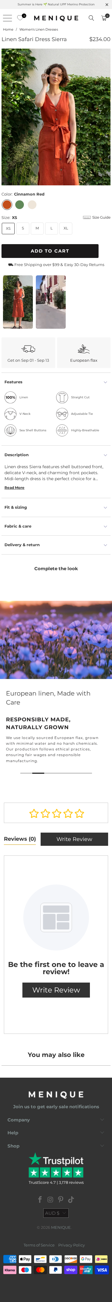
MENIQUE (61, 1227)
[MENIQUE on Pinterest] (60, 1200)
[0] (18, 18)
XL (66, 228)
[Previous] (6, 117)
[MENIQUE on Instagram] (50, 1200)
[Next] (106, 117)
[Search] (91, 18)
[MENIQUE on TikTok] (71, 1200)
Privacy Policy (71, 1245)
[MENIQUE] (56, 18)
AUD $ (52, 1213)
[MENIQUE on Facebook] (40, 1200)
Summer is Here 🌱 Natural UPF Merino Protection (56, 4)
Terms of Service (39, 1245)
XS (8, 228)
